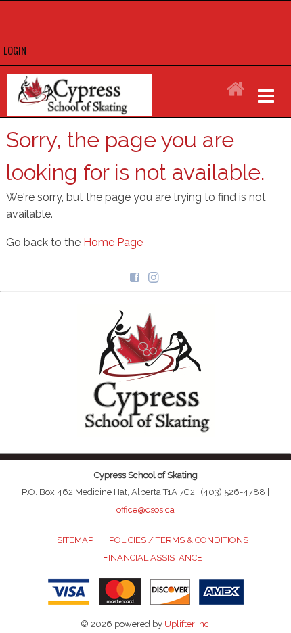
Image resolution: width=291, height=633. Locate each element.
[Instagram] (155, 276)
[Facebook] (136, 276)
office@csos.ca (145, 510)
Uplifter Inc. (187, 624)
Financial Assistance (152, 558)
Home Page (113, 242)
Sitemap (75, 540)
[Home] (235, 89)
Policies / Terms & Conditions (178, 540)
